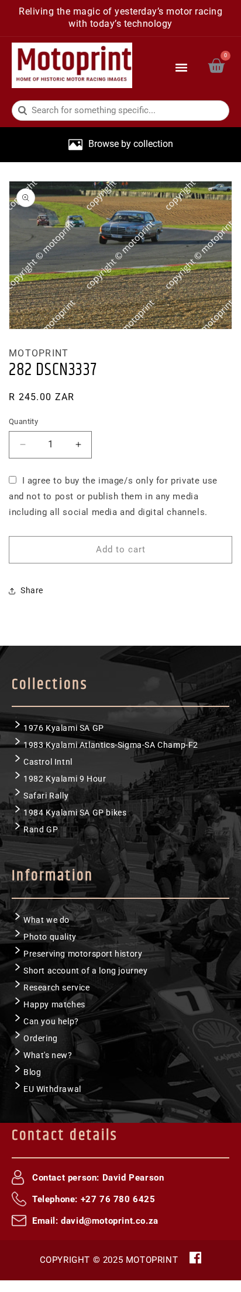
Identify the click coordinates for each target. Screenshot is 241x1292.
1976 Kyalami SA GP (63, 728)
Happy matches (54, 1004)
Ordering (40, 1038)
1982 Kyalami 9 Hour (64, 778)
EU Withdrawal (52, 1089)
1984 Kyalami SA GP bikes (74, 812)
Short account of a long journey (85, 970)
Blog (32, 1072)
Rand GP (40, 829)
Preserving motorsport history (82, 953)
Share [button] (31, 590)
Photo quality (50, 936)
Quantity (23, 421)
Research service (56, 987)
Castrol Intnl (48, 761)
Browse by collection (130, 143)
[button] (182, 65)
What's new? (48, 1055)
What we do (46, 920)
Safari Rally (45, 795)
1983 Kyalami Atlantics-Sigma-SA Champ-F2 (110, 745)
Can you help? (51, 1021)
